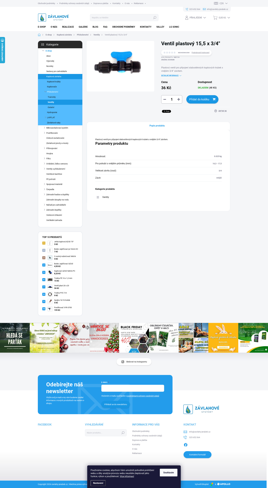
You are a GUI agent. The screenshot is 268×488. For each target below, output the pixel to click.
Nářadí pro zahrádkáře (56, 205)
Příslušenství (52, 92)
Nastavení (98, 483)
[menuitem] (43, 27)
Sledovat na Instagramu (136, 362)
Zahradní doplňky (53, 210)
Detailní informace (170, 75)
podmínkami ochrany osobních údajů (143, 396)
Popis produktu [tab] (157, 125)
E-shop (49, 51)
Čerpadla (50, 189)
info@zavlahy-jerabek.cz (199, 432)
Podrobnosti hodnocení (200, 53)
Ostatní (51, 107)
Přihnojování (51, 148)
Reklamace (138, 3)
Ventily (51, 102)
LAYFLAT (51, 117)
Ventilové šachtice (54, 174)
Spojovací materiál (54, 184)
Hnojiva (49, 153)
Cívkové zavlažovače (55, 138)
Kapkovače (52, 87)
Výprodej (50, 61)
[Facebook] (186, 444)
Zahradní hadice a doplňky (57, 194)
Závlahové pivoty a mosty (57, 143)
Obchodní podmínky (46, 3)
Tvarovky (52, 97)
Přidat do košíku (199, 99)
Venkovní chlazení (54, 215)
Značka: (167, 60)
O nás (127, 3)
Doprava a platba (100, 3)
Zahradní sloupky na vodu (57, 200)
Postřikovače (52, 133)
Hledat (155, 17)
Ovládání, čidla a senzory (57, 164)
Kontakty (116, 3)
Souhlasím (168, 472)
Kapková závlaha (53, 76)
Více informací (127, 476)
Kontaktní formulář (197, 455)
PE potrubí (50, 179)
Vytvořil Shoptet (202, 484)
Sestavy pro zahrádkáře (56, 71)
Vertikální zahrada (54, 220)
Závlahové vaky (53, 123)
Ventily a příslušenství (55, 169)
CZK (222, 3)
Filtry (48, 158)
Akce (48, 56)
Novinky (49, 66)
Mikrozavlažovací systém (57, 128)
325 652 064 (194, 437)
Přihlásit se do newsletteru (115, 404)
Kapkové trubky (54, 82)
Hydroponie (52, 112)
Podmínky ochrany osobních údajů (74, 3)
